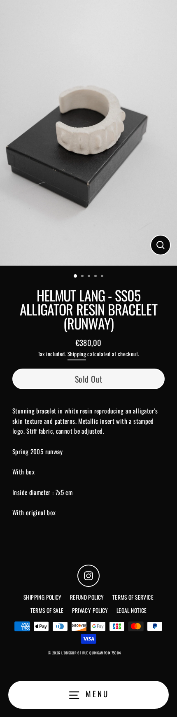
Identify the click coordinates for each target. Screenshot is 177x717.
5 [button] (103, 277)
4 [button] (96, 277)
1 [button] (76, 276)
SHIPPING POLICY (42, 597)
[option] (88, 133)
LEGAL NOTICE (131, 610)
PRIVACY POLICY (90, 610)
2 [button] (83, 277)
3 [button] (90, 277)
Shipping (77, 354)
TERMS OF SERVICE (133, 597)
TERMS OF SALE (47, 610)
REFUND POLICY (87, 597)
